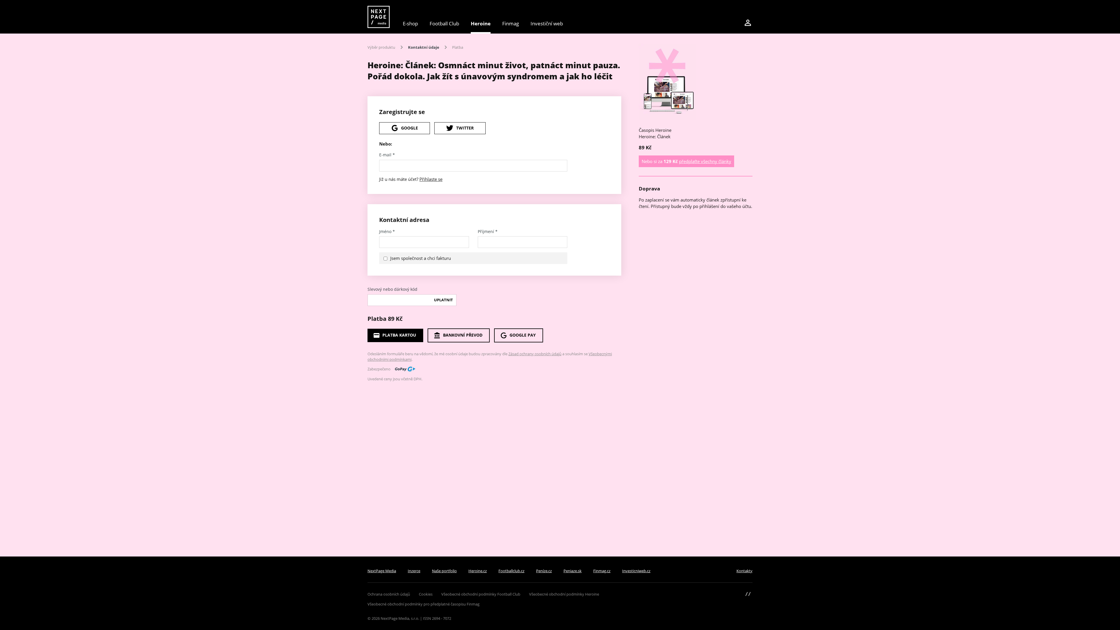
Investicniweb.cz (636, 570)
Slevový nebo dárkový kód (392, 289)
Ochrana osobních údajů (389, 594)
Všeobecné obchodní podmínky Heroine (564, 594)
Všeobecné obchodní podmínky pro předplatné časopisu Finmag (424, 604)
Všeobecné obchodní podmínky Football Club (480, 594)
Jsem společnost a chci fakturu (420, 258)
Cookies (426, 594)
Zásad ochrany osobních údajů (534, 353)
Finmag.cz (601, 570)
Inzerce (414, 570)
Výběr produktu (381, 47)
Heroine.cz (477, 570)
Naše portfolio (444, 570)
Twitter (465, 128)
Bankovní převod (462, 335)
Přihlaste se (430, 179)
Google (409, 128)
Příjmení (488, 231)
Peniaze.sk (573, 570)
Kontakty (744, 570)
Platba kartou (399, 335)
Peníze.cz (544, 570)
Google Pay (523, 335)
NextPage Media (382, 570)
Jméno (387, 231)
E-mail (387, 155)
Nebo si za (686, 161)
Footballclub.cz (511, 570)
